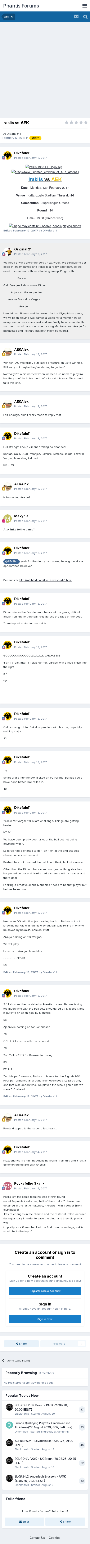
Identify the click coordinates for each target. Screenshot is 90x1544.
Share (22, 1343)
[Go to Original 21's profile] (7, 252)
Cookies (54, 1537)
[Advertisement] (45, 69)
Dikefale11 (14, 133)
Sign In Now (45, 1319)
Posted (30, 157)
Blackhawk (22, 1413)
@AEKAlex (11, 561)
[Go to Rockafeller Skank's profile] (7, 1186)
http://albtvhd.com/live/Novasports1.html (45, 580)
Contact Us (37, 1537)
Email (26, 1521)
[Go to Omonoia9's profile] (9, 1425)
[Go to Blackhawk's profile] (9, 1407)
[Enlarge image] (44, 166)
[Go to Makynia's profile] (7, 518)
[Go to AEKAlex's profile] (7, 352)
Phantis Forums (21, 6)
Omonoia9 (21, 1431)
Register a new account (45, 1291)
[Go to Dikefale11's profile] (7, 155)
